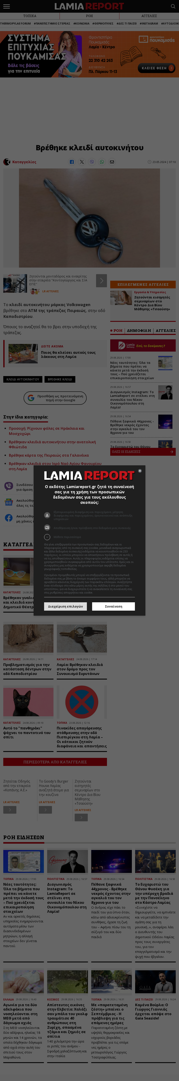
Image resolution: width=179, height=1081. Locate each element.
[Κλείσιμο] (140, 470)
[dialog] (89, 540)
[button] (89, 537)
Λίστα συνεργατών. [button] (90, 569)
